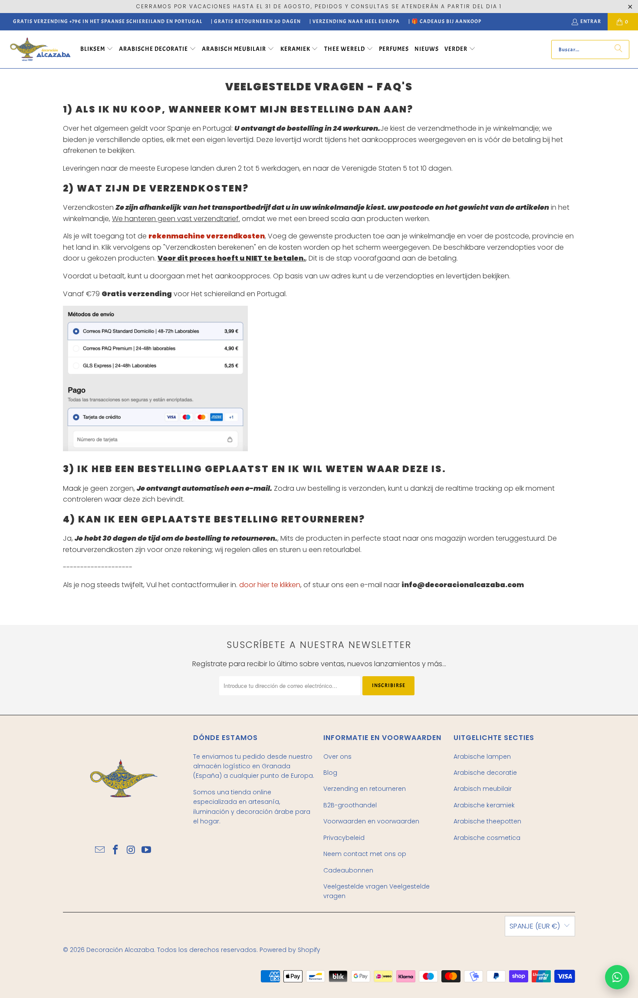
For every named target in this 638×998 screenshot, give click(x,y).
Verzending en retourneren (364, 788)
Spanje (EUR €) (535, 926)
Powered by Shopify (290, 949)
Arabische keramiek (484, 805)
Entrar (590, 21)
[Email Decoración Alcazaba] (100, 850)
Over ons (337, 756)
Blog (330, 772)
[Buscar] (618, 49)
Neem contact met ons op (364, 853)
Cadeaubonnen (348, 870)
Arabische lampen (482, 756)
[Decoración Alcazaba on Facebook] (115, 850)
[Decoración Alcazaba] (40, 49)
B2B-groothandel (350, 805)
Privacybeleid (344, 837)
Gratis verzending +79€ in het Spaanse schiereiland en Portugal (107, 21)
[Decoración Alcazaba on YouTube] (146, 850)
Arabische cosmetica (487, 837)
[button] (96, 49)
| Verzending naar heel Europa (354, 21)
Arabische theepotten (487, 821)
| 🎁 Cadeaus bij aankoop (444, 21)
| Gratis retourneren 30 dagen (256, 21)
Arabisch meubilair (483, 788)
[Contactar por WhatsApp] (617, 977)
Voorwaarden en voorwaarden (371, 821)
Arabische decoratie (485, 772)
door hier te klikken (269, 585)
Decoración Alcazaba (120, 949)
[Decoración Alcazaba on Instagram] (131, 850)
